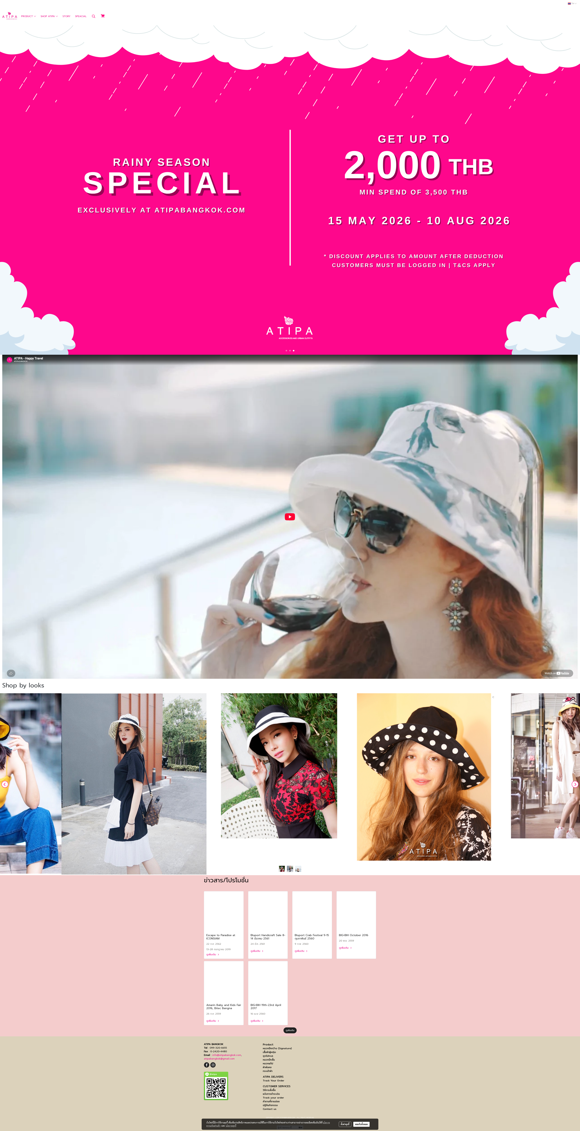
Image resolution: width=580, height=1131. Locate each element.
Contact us (269, 1109)
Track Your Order (273, 1080)
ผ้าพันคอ (267, 1067)
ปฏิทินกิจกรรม (270, 1105)
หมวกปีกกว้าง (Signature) (277, 1048)
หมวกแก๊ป (268, 1063)
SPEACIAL (81, 16)
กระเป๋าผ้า (267, 1071)
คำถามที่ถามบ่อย (271, 1101)
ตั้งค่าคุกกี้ (345, 1124)
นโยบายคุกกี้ (231, 1125)
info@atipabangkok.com (226, 1055)
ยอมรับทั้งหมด (361, 1124)
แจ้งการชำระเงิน (271, 1094)
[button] (93, 16)
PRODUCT (27, 16)
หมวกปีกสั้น (269, 1060)
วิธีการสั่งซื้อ (269, 1090)
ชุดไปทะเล (268, 1056)
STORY (66, 16)
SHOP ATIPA (48, 16)
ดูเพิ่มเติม (211, 954)
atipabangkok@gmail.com (219, 1059)
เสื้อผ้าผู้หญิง (269, 1052)
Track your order (273, 1098)
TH (573, 4)
